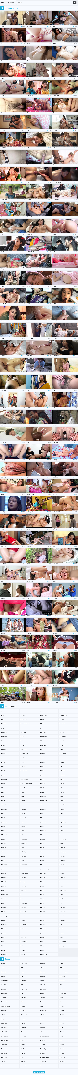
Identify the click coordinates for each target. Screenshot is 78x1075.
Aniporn (4, 989)
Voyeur (62, 928)
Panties (43, 890)
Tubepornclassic (45, 1057)
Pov (42, 941)
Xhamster (63, 1019)
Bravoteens (5, 1027)
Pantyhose (44, 899)
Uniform (62, 911)
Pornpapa (43, 989)
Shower (62, 779)
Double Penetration (26, 783)
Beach (3, 800)
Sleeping (62, 800)
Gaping (23, 890)
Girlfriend (24, 903)
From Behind (24, 873)
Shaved (62, 770)
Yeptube (63, 1053)
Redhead (62, 723)
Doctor (23, 766)
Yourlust (63, 1057)
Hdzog (23, 985)
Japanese (43, 745)
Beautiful (4, 805)
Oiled (42, 860)
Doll (22, 775)
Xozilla (62, 1036)
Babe (3, 775)
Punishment (44, 954)
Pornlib (43, 985)
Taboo (62, 869)
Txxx (42, 1066)
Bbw (3, 792)
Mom (42, 826)
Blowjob (4, 847)
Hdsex (23, 976)
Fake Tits (23, 817)
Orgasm (43, 877)
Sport (62, 830)
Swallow (62, 860)
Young (62, 946)
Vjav (62, 989)
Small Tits (63, 805)
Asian (3, 762)
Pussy (62, 711)
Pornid (43, 976)
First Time (24, 843)
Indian (43, 723)
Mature (43, 805)
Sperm (62, 826)
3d (3, 715)
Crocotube (5, 1036)
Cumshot (23, 732)
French (23, 869)
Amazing (4, 736)
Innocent (43, 728)
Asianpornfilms (6, 1006)
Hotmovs (24, 1002)
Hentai (23, 954)
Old (42, 864)
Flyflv (3, 1061)
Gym (22, 928)
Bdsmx (4, 1010)
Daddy (23, 745)
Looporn (24, 1027)
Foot (22, 860)
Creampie (24, 719)
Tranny (43, 1044)
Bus (3, 890)
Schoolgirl (63, 753)
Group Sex (24, 924)
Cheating (4, 924)
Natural (43, 835)
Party (42, 903)
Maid (42, 792)
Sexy (61, 766)
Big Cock (4, 822)
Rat (42, 1006)
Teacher (62, 877)
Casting (4, 911)
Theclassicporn (45, 1036)
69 (3, 719)
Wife (61, 937)
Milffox (23, 1040)
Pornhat (43, 972)
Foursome (24, 864)
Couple (23, 715)
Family (23, 822)
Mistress (43, 822)
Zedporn (63, 1066)
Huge (42, 719)
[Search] (74, 2)
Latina (42, 770)
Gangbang (24, 886)
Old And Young (45, 869)
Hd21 (23, 972)
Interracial (44, 736)
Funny (23, 882)
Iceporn (24, 1006)
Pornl (42, 980)
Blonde (4, 843)
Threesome (63, 890)
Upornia (63, 967)
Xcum (62, 1014)
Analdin (4, 985)
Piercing (43, 920)
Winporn (63, 1002)
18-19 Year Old (6, 711)
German (23, 899)
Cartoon (4, 907)
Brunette (4, 882)
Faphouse (4, 1057)
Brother (4, 877)
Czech (23, 741)
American (4, 741)
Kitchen (43, 758)
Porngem (43, 967)
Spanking (63, 822)
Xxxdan (63, 1044)
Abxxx (3, 976)
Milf (42, 813)
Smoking (62, 809)
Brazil (3, 860)
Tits (61, 894)
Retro (62, 728)
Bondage (4, 852)
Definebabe (5, 1040)
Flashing (23, 852)
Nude (42, 843)
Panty (42, 894)
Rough (62, 741)
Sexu (42, 1023)
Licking (43, 779)
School (62, 749)
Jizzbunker (24, 1014)
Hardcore (24, 941)
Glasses (23, 911)
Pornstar (43, 937)
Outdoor (43, 886)
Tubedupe (44, 1049)
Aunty (3, 770)
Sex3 (42, 1019)
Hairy (22, 933)
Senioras (43, 1010)
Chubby (4, 933)
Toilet (62, 899)
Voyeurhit (63, 993)
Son (61, 817)
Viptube (63, 980)
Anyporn (4, 993)
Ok (22, 1057)
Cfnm (3, 920)
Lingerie (43, 783)
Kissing (43, 753)
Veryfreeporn (64, 972)
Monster (43, 830)
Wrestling (63, 941)
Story (61, 843)
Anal (3, 745)
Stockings (63, 839)
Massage (43, 796)
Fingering (24, 839)
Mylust (23, 1049)
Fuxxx (3, 1066)
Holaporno (24, 997)
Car (3, 903)
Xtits (62, 1040)
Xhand (62, 1023)
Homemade (44, 711)
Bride (3, 869)
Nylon (42, 852)
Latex (42, 766)
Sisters (62, 788)
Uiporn (62, 963)
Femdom (23, 826)
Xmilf (62, 1032)
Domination (24, 779)
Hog (23, 993)
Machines (43, 788)
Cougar (23, 711)
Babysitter (4, 779)
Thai (61, 886)
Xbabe (62, 1006)
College (4, 950)
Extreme (23, 809)
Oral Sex (43, 873)
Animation (5, 749)
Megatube (24, 1036)
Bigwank (4, 1019)
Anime (4, 753)
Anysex (4, 997)
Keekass (24, 1019)
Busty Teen (5, 894)
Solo (61, 813)
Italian (43, 741)
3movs (4, 963)
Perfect (43, 911)
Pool (42, 933)
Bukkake (4, 886)
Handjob (23, 937)
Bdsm (3, 796)
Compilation (5, 954)
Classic (4, 937)
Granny (23, 920)
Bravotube (5, 1032)
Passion (43, 907)
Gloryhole (24, 916)
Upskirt (62, 916)
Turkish (62, 907)
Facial (23, 813)
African (4, 723)
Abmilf (4, 972)
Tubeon (43, 1053)
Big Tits (4, 826)
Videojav (63, 976)
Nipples (43, 839)
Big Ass (4, 817)
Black (3, 839)
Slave (61, 796)
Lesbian (43, 775)
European (24, 805)
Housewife (44, 715)
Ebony (23, 792)
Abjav (3, 967)
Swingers (63, 864)
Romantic (63, 736)
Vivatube (63, 985)
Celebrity (4, 916)
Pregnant (43, 946)
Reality (62, 719)
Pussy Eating (63, 715)
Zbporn (63, 1061)
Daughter (24, 749)
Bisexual (4, 835)
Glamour (23, 907)
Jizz (42, 749)
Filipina (23, 835)
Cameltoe (4, 899)
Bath (3, 783)
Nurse (42, 847)
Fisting (23, 847)
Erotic (23, 800)
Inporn (23, 1010)
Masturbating (44, 800)
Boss (3, 856)
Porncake (24, 1066)
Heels (23, 950)
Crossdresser (24, 723)
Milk (42, 817)
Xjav (62, 1027)
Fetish (23, 830)
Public (42, 950)
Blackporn (4, 1023)
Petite (42, 916)
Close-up (4, 946)
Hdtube (24, 980)
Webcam (62, 933)
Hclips (23, 967)
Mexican (43, 809)
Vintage (62, 920)
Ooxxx (23, 1061)
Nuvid (23, 1053)
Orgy (42, 882)
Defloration (24, 758)
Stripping (63, 852)
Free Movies (7, 3)
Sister (62, 783)
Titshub (43, 1040)
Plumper (43, 928)
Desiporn (4, 1044)
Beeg (3, 1014)
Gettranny (24, 963)
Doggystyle (24, 770)
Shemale (62, 775)
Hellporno (24, 989)
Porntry (43, 997)
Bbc (3, 788)
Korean (43, 762)
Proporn (43, 1002)
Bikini (3, 830)
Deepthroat (24, 753)
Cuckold (23, 728)
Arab (3, 758)
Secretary (63, 758)
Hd (22, 946)
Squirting (63, 835)
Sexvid (43, 1027)
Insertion (43, 732)
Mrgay (23, 1044)
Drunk (23, 788)
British (4, 873)
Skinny (62, 792)
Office (42, 856)
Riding (62, 732)
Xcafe (62, 1010)
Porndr (43, 963)
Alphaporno (5, 980)
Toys (61, 903)
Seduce (62, 762)
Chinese (4, 928)
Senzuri (43, 1014)
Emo (22, 796)
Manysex (24, 1032)
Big (3, 813)
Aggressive (5, 728)
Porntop (43, 993)
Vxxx (62, 997)
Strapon (62, 847)
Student (62, 856)
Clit (3, 941)
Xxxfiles (63, 1049)
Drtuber (4, 1049)
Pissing (43, 924)
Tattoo (62, 873)
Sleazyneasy (44, 1032)
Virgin (62, 924)
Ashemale (4, 1002)
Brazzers (4, 864)
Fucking (23, 877)
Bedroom (4, 809)
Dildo (22, 762)
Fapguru (4, 1053)
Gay (22, 894)
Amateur (4, 732)
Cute (22, 736)
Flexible (23, 856)
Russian (62, 745)
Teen (61, 882)
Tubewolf (43, 1061)
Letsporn (24, 1023)
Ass (3, 766)
